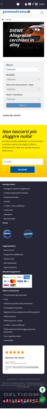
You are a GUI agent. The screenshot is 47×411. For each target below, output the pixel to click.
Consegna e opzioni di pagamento (17, 188)
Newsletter (8, 214)
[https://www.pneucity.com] (10, 401)
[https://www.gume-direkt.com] (37, 400)
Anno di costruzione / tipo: (20, 84)
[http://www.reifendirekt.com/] (23, 403)
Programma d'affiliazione (13, 254)
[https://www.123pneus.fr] (7, 400)
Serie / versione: (14, 94)
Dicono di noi (9, 250)
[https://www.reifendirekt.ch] (10, 400)
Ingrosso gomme (10, 267)
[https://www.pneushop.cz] (4, 401)
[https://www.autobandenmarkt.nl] (25, 400)
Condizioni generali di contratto (16, 193)
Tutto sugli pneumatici (12, 336)
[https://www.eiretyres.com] (13, 401)
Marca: (9, 64)
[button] (42, 389)
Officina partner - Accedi (13, 320)
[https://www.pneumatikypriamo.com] (7, 401)
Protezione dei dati (11, 197)
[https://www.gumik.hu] (16, 401)
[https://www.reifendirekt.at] (34, 400)
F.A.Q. (6, 299)
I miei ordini (8, 210)
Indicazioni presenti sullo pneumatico (18, 303)
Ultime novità (9, 259)
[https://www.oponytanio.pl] (19, 401)
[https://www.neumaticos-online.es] (31, 400)
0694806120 (3, 4)
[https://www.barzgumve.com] (28, 401)
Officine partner (10, 316)
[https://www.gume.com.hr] (31, 401)
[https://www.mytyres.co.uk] (28, 400)
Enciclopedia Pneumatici (13, 308)
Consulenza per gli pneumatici (15, 295)
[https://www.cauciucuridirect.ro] (22, 401)
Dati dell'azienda (10, 263)
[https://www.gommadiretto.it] (16, 400)
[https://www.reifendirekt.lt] (37, 401)
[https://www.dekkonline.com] (19, 400)
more (6, 369)
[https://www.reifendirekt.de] (4, 400)
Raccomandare (9, 218)
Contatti (7, 201)
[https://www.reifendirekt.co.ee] (34, 401)
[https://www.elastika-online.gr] (25, 401)
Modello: (10, 74)
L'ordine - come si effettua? (14, 206)
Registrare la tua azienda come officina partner (22, 312)
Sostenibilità (8, 340)
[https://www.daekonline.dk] (22, 400)
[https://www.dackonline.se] (13, 400)
